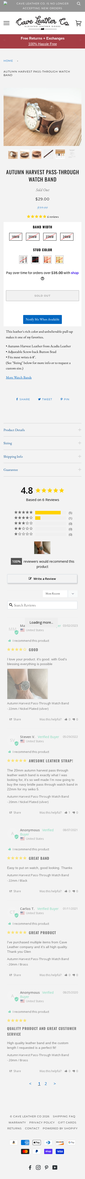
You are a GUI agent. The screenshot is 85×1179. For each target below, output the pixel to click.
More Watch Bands (19, 377)
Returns (14, 1128)
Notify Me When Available (42, 319)
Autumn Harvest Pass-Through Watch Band (38, 703)
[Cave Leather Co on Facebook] (30, 1168)
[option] (42, 117)
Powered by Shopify (60, 1128)
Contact (32, 1128)
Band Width (42, 226)
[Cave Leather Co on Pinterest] (46, 1168)
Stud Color (42, 249)
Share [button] (17, 719)
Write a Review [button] (45, 579)
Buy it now (42, 309)
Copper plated (47, 259)
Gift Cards (67, 1122)
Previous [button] (12, 117)
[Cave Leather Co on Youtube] (55, 1168)
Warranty (17, 1122)
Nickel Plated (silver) (23, 259)
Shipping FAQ (64, 1116)
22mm (49, 236)
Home (8, 60)
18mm (16, 236)
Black (35, 259)
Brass (59, 259)
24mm (66, 236)
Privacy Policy (42, 1122)
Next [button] (72, 117)
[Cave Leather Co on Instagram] (38, 1168)
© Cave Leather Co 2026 (30, 1116)
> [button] (55, 1083)
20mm (32, 236)
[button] (67, 719)
